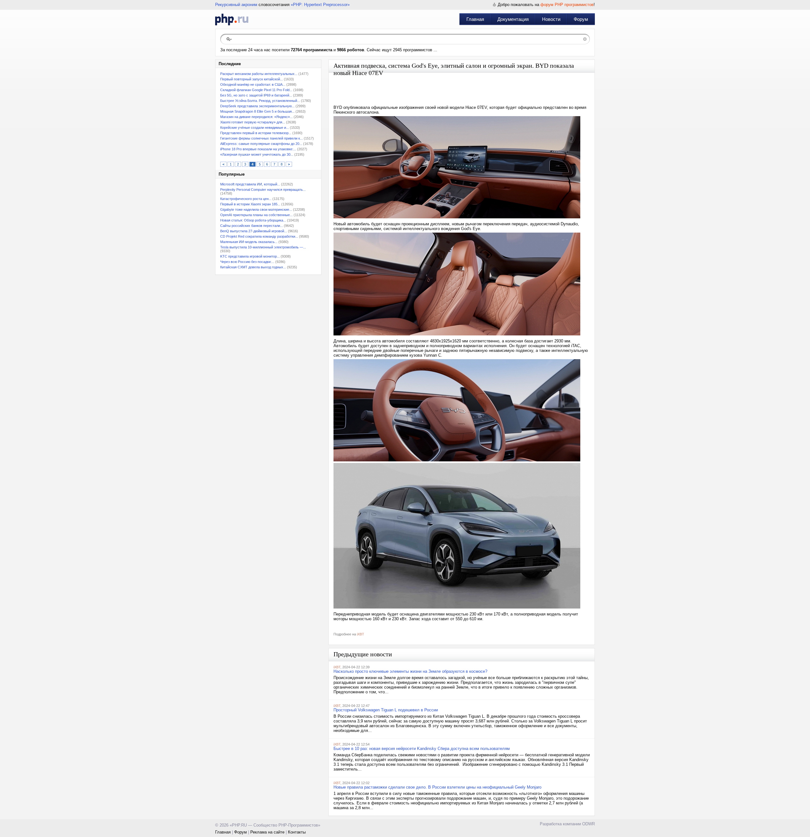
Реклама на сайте (267, 832)
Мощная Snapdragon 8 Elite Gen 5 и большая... (257, 111)
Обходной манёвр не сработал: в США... (252, 84)
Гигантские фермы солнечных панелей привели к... (261, 138)
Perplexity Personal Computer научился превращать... (263, 189)
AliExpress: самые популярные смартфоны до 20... (261, 144)
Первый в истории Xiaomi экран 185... (250, 204)
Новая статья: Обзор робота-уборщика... (253, 220)
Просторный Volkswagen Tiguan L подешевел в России (385, 710)
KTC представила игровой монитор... (250, 256)
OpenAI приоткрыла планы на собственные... (256, 215)
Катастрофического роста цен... (245, 199)
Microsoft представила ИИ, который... (250, 184)
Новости (551, 19)
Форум (581, 19)
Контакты (297, 832)
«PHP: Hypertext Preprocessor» (320, 4)
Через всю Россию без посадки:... (247, 262)
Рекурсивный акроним (236, 4)
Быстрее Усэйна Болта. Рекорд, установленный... (260, 101)
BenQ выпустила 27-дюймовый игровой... (253, 231)
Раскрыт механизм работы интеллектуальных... (258, 74)
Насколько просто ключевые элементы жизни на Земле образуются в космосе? (410, 671)
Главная (475, 19)
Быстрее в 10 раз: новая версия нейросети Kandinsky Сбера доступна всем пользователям (421, 748)
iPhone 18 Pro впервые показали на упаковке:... (258, 149)
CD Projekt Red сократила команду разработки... (259, 236)
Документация (513, 19)
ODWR (588, 823)
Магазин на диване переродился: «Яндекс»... (256, 117)
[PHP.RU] (231, 19)
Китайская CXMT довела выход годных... (253, 267)
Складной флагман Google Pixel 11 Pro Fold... (256, 90)
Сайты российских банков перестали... (251, 226)
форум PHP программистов (567, 4)
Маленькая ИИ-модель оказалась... (248, 242)
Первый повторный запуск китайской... (251, 79)
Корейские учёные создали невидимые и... (254, 127)
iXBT (360, 634)
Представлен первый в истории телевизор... (255, 133)
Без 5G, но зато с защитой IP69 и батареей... (256, 95)
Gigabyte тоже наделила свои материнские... (256, 209)
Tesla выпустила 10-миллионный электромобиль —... (263, 247)
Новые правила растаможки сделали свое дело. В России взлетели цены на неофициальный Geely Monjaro (437, 787)
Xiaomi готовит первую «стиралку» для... (252, 122)
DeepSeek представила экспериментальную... (257, 106)
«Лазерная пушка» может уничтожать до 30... (256, 154)
